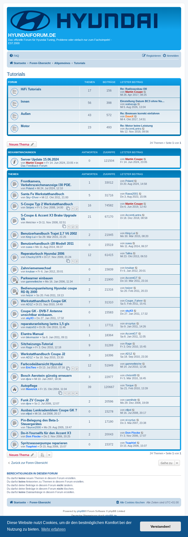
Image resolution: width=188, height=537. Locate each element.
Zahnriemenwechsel (36, 268)
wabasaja (131, 104)
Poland (30, 188)
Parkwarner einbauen (37, 278)
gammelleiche (34, 281)
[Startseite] (85, 20)
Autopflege (29, 386)
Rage (29, 347)
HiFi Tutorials (31, 89)
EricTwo (31, 367)
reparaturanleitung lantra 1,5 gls (45, 324)
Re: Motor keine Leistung (136, 125)
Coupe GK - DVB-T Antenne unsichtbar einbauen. (41, 313)
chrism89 (130, 375)
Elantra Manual (32, 334)
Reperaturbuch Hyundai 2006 (42, 253)
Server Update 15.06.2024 (40, 159)
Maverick (31, 389)
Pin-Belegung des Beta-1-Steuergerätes (40, 422)
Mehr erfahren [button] (53, 529)
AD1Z (29, 304)
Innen (25, 101)
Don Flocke (33, 436)
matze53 (31, 327)
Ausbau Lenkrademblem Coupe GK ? (49, 410)
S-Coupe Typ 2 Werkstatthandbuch (47, 204)
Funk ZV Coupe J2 (35, 400)
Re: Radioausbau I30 (133, 88)
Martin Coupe (134, 91)
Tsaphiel (31, 446)
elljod (29, 413)
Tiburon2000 (33, 427)
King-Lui (30, 236)
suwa (29, 246)
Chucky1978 (33, 256)
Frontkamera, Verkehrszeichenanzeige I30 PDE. (46, 183)
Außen (26, 114)
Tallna (128, 253)
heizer (29, 295)
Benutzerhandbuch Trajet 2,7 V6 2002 (49, 233)
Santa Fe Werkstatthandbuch (42, 194)
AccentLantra (133, 128)
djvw (28, 378)
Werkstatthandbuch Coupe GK (43, 301)
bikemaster (32, 337)
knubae (30, 271)
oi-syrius (130, 323)
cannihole (131, 399)
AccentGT (131, 277)
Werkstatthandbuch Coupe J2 (43, 354)
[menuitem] (14, 56)
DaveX (129, 116)
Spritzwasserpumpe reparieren (44, 443)
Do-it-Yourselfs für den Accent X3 (46, 433)
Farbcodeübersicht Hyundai (42, 364)
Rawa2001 (131, 193)
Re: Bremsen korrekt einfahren (140, 113)
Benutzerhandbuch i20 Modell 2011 (47, 243)
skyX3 (30, 318)
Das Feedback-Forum (34, 165)
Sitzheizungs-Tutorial (37, 344)
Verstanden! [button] (161, 526)
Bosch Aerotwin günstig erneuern (46, 375)
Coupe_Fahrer (134, 300)
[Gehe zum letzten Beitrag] (145, 159)
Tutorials (16, 74)
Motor (25, 126)
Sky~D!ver (32, 197)
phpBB (81, 511)
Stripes (30, 207)
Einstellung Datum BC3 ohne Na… (142, 101)
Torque (129, 385)
